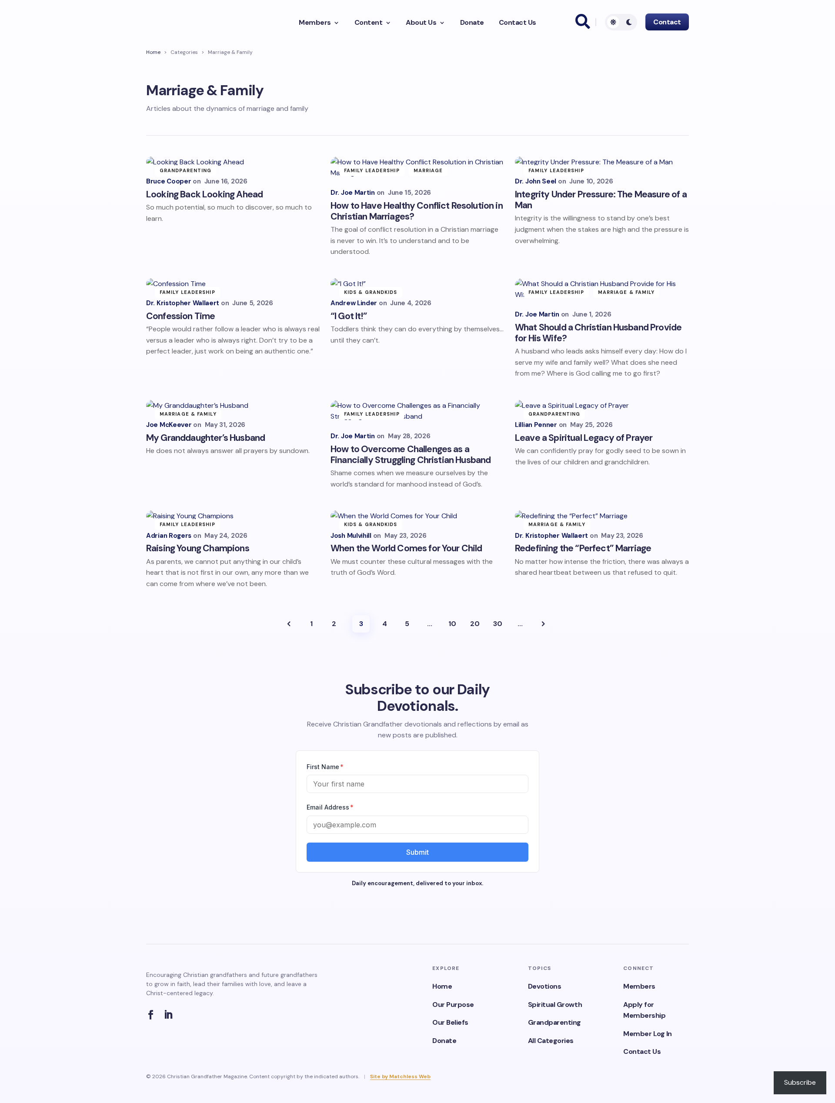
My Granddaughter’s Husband (205, 438)
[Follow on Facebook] (153, 1015)
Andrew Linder (354, 303)
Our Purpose (453, 1004)
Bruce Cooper (168, 181)
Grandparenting (185, 170)
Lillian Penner (536, 425)
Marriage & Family (626, 292)
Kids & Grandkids (370, 292)
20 (475, 623)
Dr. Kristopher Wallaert (182, 303)
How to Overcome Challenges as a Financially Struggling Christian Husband (411, 454)
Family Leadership (372, 170)
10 (452, 623)
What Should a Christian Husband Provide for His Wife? (598, 332)
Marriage (428, 170)
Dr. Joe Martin (353, 193)
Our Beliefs (450, 1022)
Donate (472, 23)
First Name (325, 766)
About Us (421, 23)
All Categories (551, 1040)
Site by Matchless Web (400, 1076)
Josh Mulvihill (351, 536)
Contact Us (517, 23)
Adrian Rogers (168, 536)
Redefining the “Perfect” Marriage (583, 548)
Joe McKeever (168, 425)
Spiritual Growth (555, 1004)
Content (368, 23)
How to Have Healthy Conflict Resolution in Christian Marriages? (417, 211)
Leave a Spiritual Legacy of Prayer (583, 438)
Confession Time (180, 316)
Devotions (544, 986)
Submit (417, 852)
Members (315, 23)
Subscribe (800, 1082)
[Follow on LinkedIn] (170, 1015)
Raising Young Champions (197, 548)
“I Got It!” (350, 316)
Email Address (330, 807)
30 (497, 623)
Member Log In (647, 1033)
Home (153, 52)
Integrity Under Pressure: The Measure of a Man (601, 199)
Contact (667, 22)
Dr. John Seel (535, 181)
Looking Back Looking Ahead (204, 194)
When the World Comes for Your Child (406, 548)
